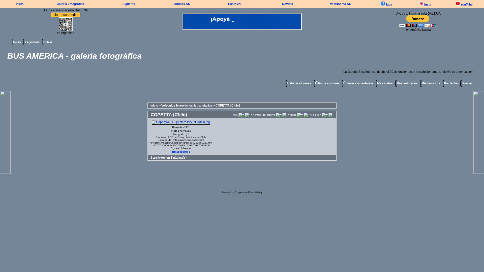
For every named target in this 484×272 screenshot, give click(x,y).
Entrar (47, 42)
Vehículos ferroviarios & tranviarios (186, 105)
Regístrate (32, 42)
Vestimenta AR (340, 4)
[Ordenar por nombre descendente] (284, 114)
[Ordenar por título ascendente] (241, 114)
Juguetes (128, 4)
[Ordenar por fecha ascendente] (300, 114)
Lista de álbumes (299, 83)
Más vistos (385, 83)
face (388, 4)
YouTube (466, 4)
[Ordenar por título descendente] (247, 114)
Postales (234, 4)
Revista (287, 4)
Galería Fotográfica (70, 4)
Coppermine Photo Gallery (248, 192)
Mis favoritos (430, 83)
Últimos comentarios (358, 83)
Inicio (19, 4)
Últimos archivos (327, 83)
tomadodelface (181, 151)
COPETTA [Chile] (228, 105)
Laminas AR (181, 4)
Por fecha (451, 83)
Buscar (467, 83)
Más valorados (407, 83)
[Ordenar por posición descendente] (331, 114)
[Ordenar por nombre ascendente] (279, 114)
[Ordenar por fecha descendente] (306, 114)
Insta (427, 4)
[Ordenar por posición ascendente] (325, 114)
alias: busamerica (65, 15)
